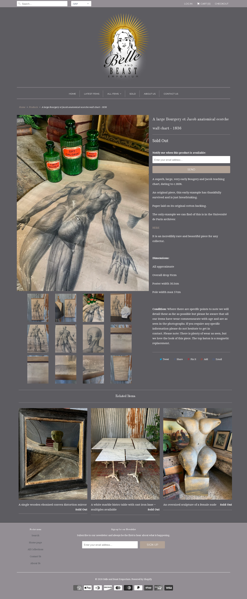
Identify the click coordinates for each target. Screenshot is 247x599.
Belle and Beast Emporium (116, 579)
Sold (132, 93)
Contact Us (171, 93)
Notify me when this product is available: (179, 152)
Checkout (221, 3)
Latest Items (91, 93)
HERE (156, 227)
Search (35, 535)
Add (206, 359)
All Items (113, 93)
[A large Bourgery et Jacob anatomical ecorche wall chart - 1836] (83, 203)
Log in (188, 3)
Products (33, 107)
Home (72, 93)
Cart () (205, 3)
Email (219, 359)
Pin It (193, 359)
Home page (35, 542)
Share (180, 359)
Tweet (166, 359)
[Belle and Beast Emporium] (123, 48)
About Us (150, 93)
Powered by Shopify (141, 579)
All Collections (35, 549)
